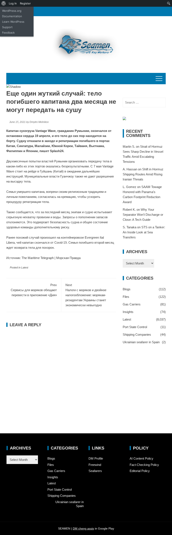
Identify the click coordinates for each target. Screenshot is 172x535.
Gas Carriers (132, 304)
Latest (24, 267)
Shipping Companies (137, 334)
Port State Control (135, 327)
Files (126, 296)
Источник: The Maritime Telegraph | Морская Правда (43, 258)
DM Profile (96, 458)
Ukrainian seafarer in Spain (141, 342)
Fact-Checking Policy (144, 465)
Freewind (95, 465)
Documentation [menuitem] (12, 16)
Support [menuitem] (7, 27)
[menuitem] (3, 3)
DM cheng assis (83, 528)
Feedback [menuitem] (8, 32)
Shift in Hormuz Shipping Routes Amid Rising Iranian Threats (143, 174)
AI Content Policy (141, 458)
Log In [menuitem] (13, 3)
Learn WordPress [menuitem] (13, 21)
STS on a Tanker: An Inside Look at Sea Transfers (144, 232)
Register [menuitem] (25, 3)
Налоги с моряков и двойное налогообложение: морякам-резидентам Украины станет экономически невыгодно (85, 295)
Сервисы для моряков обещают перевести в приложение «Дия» (34, 290)
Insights (128, 312)
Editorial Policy (140, 471)
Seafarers (95, 471)
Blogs (126, 289)
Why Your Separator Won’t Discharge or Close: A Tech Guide (143, 214)
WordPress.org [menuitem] (11, 10)
